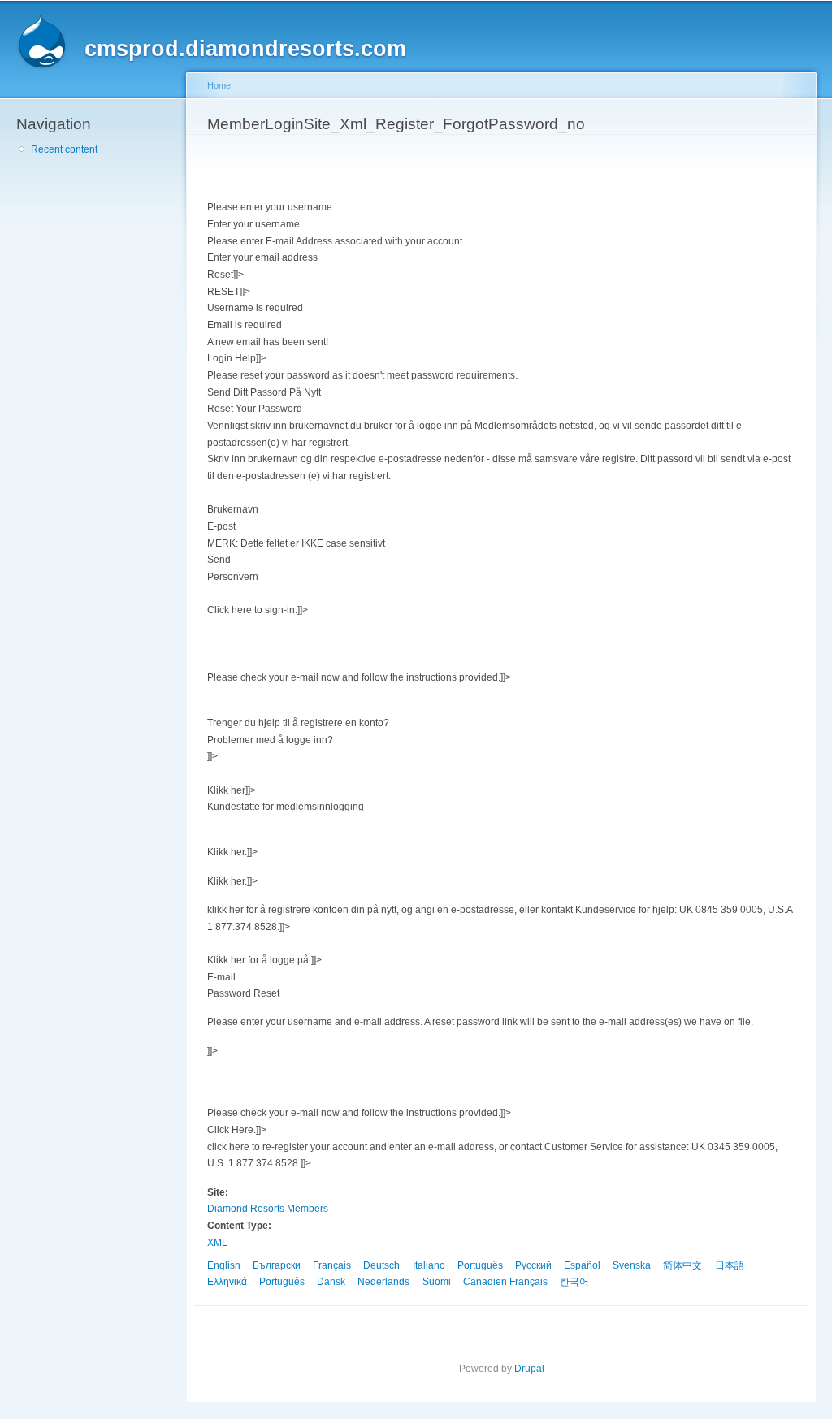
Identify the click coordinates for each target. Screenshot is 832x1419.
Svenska (632, 1265)
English (223, 1265)
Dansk (331, 1281)
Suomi (436, 1281)
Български (277, 1265)
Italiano (429, 1265)
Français (332, 1265)
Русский (533, 1265)
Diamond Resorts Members (267, 1208)
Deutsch (381, 1265)
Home (219, 85)
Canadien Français (505, 1281)
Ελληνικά (227, 1281)
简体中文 (682, 1265)
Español (582, 1265)
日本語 (729, 1265)
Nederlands (384, 1281)
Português (480, 1265)
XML (217, 1242)
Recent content (64, 149)
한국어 (574, 1281)
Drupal (529, 1368)
